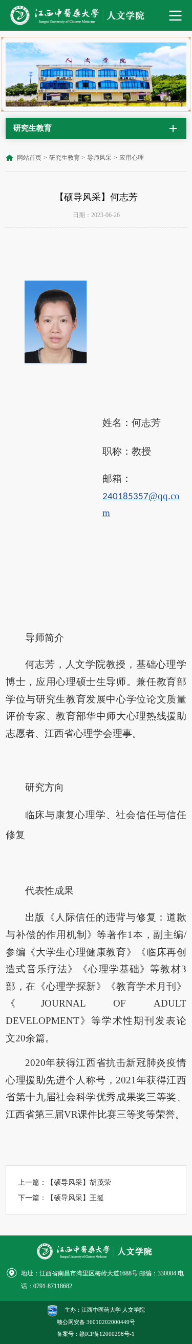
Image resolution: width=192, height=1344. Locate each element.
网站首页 (29, 157)
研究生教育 (64, 157)
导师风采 (99, 157)
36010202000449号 (111, 1322)
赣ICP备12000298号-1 (107, 1334)
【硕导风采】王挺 (75, 1198)
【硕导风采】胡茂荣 (79, 1182)
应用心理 (131, 157)
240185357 (125, 497)
